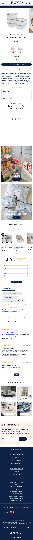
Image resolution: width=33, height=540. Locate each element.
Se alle (16, 229)
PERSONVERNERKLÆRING (16, 498)
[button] (16, 265)
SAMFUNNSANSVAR (16, 500)
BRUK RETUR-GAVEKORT (16, 491)
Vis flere (16, 374)
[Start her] (16, 164)
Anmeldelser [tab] (9, 288)
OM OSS (16, 480)
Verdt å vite (7, 98)
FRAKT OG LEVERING (16, 486)
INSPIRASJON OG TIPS (16, 463)
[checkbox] (21, 300)
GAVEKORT (16, 471)
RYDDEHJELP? (16, 466)
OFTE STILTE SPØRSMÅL (16, 460)
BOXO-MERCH (16, 474)
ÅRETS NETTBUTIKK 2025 (16, 482)
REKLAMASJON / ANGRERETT (16, 496)
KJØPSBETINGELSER (16, 494)
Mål (4, 95)
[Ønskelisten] (27, 2)
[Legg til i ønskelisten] (11, 124)
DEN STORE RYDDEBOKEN (17, 468)
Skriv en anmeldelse (16, 281)
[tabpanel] (16, 335)
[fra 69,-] (16, 202)
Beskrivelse (7, 91)
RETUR (16, 489)
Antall (16, 56)
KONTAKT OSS (16, 484)
